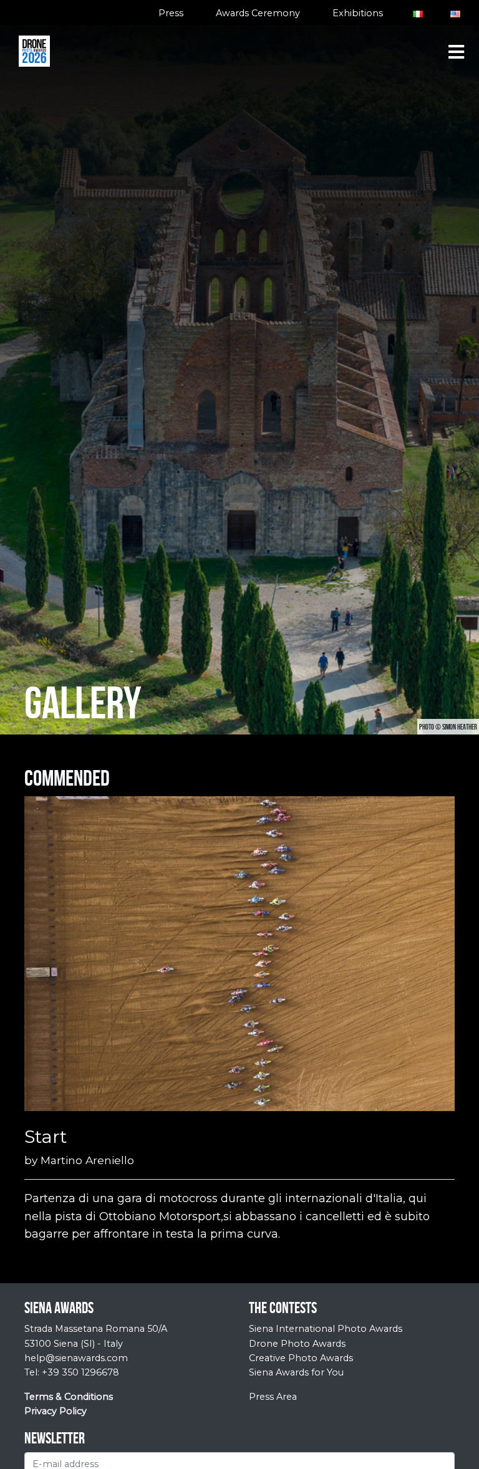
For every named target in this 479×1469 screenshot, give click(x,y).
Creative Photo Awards (301, 1358)
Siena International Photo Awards (325, 1328)
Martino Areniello (87, 1160)
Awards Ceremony (258, 13)
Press (170, 13)
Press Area (273, 1396)
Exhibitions (357, 13)
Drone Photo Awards (297, 1343)
